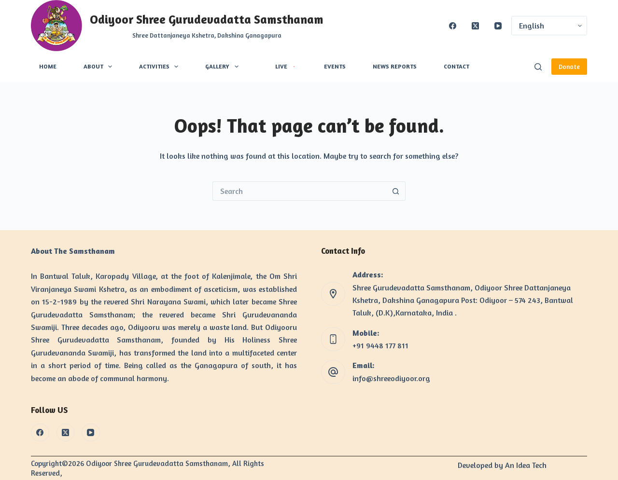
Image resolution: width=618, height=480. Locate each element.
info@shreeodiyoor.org (391, 378)
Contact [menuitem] (456, 66)
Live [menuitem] (281, 66)
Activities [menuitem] (154, 66)
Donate (569, 66)
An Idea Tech (526, 465)
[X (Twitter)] (475, 25)
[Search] (538, 66)
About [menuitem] (93, 66)
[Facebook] (452, 25)
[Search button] (396, 191)
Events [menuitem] (335, 66)
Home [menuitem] (47, 66)
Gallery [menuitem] (217, 66)
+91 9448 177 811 (380, 345)
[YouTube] (498, 25)
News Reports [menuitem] (395, 66)
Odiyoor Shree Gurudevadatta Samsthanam (206, 19)
